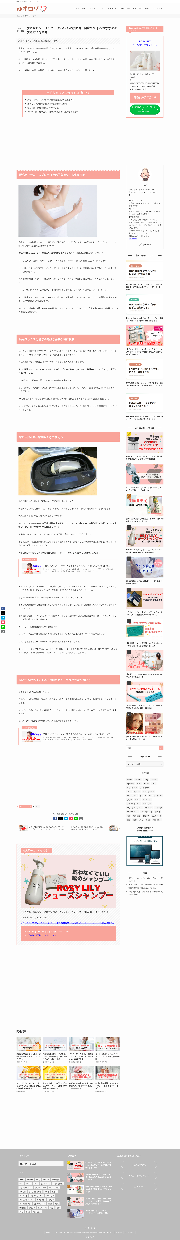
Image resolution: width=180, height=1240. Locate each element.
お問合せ (119, 1232)
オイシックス (132, 795)
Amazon (154, 779)
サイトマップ (129, 1232)
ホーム (48, 1232)
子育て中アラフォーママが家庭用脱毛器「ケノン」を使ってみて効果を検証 (76, 565)
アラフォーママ (148, 791)
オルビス (143, 795)
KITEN (146, 783)
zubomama (133, 238)
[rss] (91, 1228)
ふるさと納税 (144, 787)
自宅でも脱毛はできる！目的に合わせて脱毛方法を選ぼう (52, 111)
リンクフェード (146, 812)
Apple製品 (130, 783)
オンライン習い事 (155, 795)
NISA (154, 783)
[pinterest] (144, 244)
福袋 (128, 820)
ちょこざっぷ (132, 787)
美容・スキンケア (25, 806)
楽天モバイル (156, 816)
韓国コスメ (157, 820)
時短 (128, 816)
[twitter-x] (140, 244)
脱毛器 (148, 820)
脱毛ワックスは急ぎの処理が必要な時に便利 (47, 103)
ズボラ (137, 800)
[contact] (149, 244)
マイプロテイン (132, 812)
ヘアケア (158, 808)
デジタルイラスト (133, 804)
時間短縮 (136, 816)
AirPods (138, 779)
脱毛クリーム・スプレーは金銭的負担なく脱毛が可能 (50, 99)
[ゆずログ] (32, 8)
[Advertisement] (68, 142)
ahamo (129, 779)
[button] (55, 818)
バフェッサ (147, 804)
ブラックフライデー (134, 808)
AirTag (146, 779)
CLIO (139, 783)
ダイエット (147, 800)
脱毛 (37, 806)
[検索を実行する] (161, 748)
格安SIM (146, 816)
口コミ (157, 812)
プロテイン (148, 808)
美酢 (135, 820)
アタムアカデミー (133, 791)
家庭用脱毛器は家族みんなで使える (43, 107)
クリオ (129, 800)
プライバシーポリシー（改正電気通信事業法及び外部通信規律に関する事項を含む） (83, 1232)
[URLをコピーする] (81, 818)
